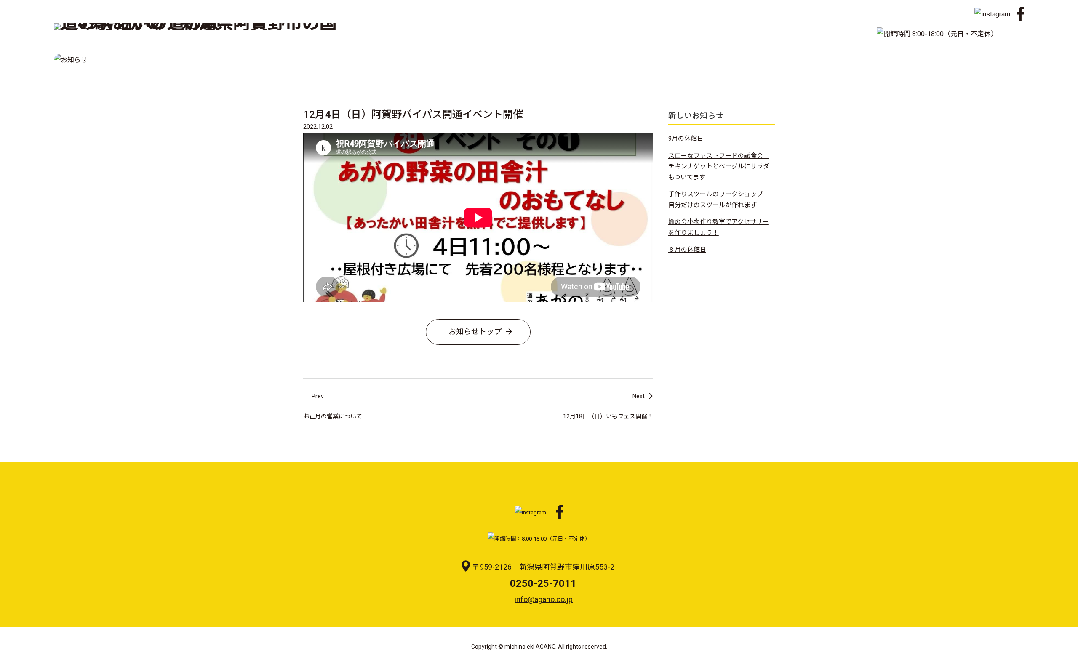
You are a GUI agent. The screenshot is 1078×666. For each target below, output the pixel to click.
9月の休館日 (685, 138)
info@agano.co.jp (544, 599)
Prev (318, 396)
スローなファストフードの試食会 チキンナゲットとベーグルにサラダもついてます (718, 166)
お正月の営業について (332, 416)
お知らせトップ (475, 331)
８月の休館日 (687, 249)
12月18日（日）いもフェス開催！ (608, 416)
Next (638, 396)
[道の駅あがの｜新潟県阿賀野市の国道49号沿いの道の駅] (199, 30)
